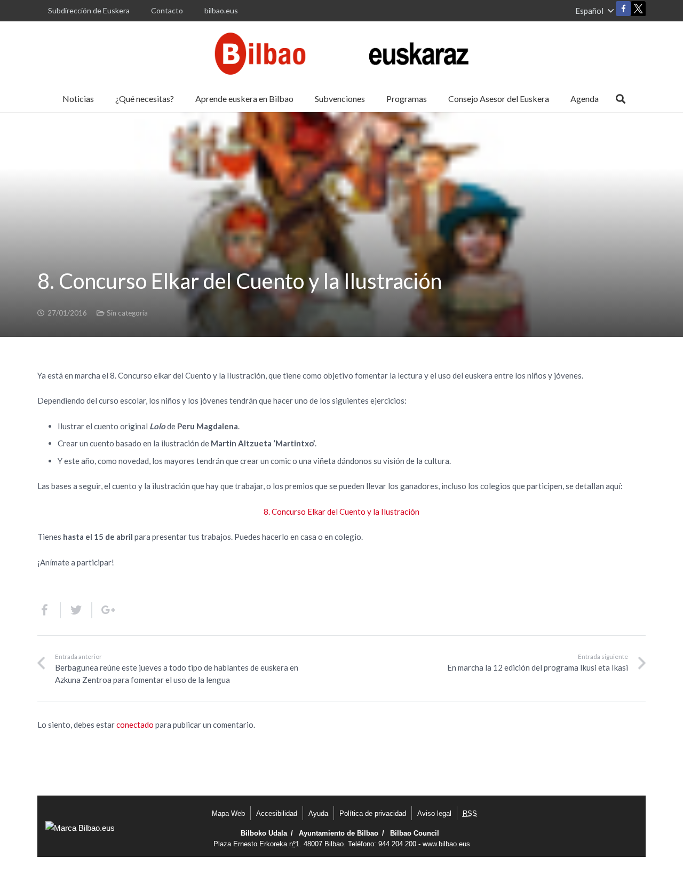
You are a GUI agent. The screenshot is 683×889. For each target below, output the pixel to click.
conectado (135, 724)
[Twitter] (638, 11)
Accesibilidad (276, 813)
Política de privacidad (372, 813)
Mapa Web (228, 813)
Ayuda (318, 813)
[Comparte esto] (49, 610)
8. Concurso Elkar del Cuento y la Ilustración (341, 511)
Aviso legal (434, 813)
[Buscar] (620, 99)
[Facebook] (623, 8)
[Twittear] (76, 610)
